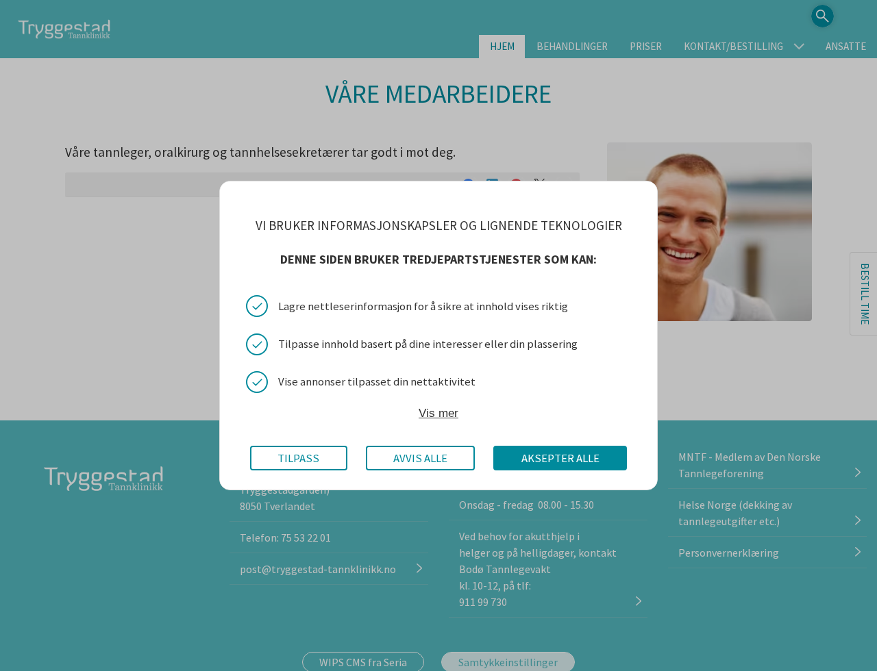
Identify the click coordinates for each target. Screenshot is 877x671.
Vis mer (438, 413)
